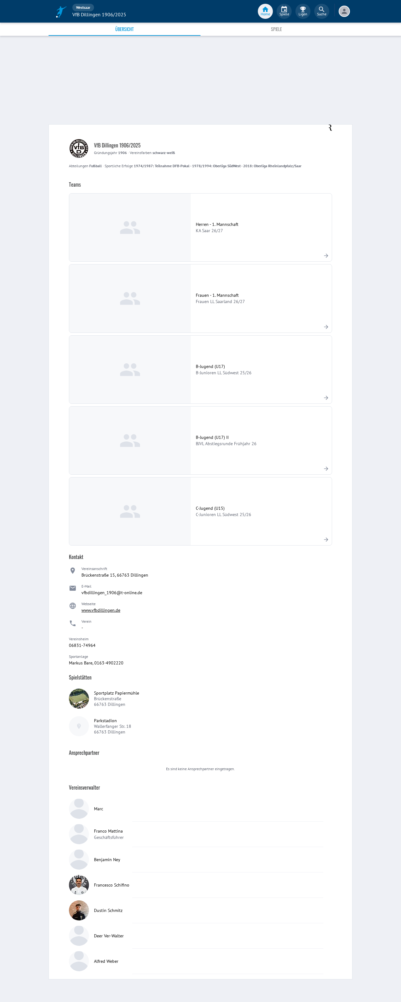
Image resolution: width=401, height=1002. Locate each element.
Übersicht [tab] (124, 29)
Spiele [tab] (276, 29)
